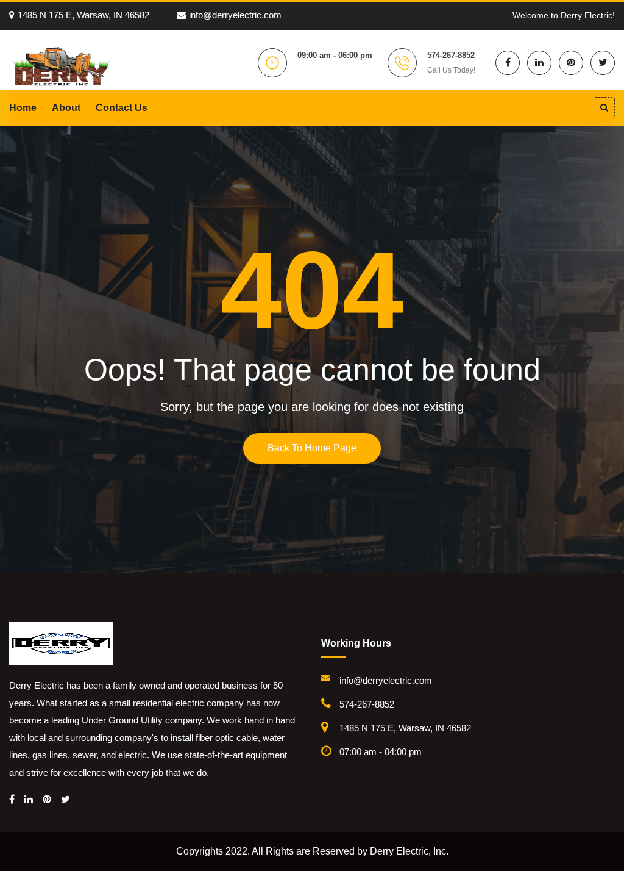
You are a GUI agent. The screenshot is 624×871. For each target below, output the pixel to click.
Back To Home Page (312, 448)
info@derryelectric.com (235, 15)
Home (23, 107)
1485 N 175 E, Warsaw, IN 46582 (83, 15)
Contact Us (121, 107)
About (66, 107)
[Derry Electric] (61, 66)
